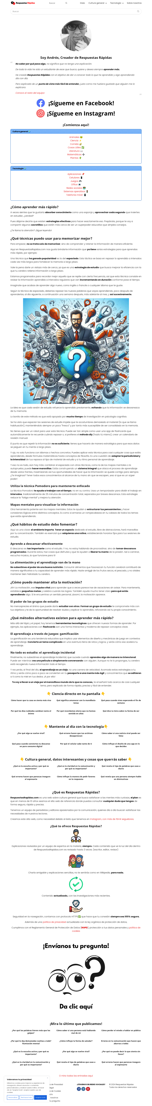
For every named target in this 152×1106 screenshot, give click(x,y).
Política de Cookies (52, 1091)
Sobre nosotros (134, 3)
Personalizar (12, 1097)
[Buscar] (66, 3)
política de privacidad (54, 922)
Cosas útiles (74, 147)
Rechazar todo (26, 1097)
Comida (74, 144)
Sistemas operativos (74, 191)
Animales (74, 137)
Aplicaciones (74, 174)
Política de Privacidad (53, 1084)
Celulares (74, 177)
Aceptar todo (40, 1097)
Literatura (74, 150)
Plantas (74, 157)
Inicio (82, 3)
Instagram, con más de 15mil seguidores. (112, 819)
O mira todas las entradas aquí (76, 1075)
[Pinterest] (88, 1089)
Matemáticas (74, 154)
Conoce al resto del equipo (29, 92)
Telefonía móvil (74, 194)
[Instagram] (83, 1089)
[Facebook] (79, 1089)
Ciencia (74, 140)
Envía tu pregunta (52, 1101)
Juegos (74, 181)
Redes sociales (74, 187)
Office (74, 184)
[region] (27, 1089)
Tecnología (115, 3)
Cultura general (96, 3)
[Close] (47, 1078)
